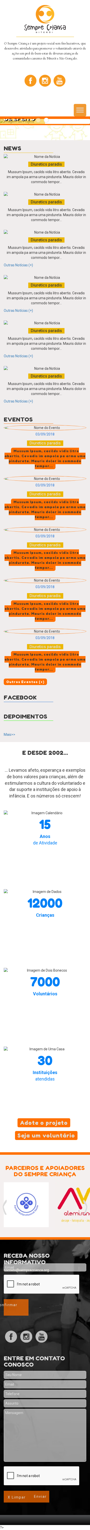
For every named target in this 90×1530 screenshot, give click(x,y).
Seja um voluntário (46, 1135)
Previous (4, 1207)
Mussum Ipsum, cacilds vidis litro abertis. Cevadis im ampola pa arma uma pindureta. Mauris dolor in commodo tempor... (46, 177)
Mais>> (9, 735)
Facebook (30, 81)
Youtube (60, 81)
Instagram (45, 81)
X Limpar (17, 1497)
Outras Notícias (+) (18, 265)
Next (85, 1207)
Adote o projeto (44, 1123)
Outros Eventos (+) (25, 682)
